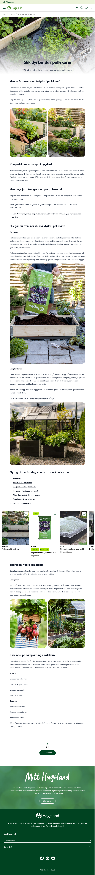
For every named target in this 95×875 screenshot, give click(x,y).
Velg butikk (10, 2)
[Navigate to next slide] (90, 534)
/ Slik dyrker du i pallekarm (25, 14)
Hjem (4, 14)
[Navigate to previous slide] (5, 534)
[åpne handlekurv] (90, 7)
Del (47, 747)
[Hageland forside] (14, 8)
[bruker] (77, 7)
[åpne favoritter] (86, 7)
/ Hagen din (11, 14)
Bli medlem (47, 801)
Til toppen (47, 753)
